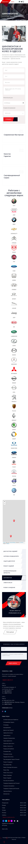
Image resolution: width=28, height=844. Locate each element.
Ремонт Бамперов (7, 775)
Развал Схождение (7, 762)
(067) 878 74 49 (8, 702)
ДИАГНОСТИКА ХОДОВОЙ (10, 551)
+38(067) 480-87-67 (7, 680)
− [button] (4, 504)
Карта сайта (5, 829)
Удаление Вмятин (7, 791)
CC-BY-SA (21, 542)
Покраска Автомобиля (8, 748)
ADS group (4, 825)
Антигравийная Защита (8, 722)
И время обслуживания (9, 108)
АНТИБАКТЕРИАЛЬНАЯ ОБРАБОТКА (9, 571)
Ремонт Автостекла (8, 772)
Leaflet (4, 542)
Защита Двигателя (7, 740)
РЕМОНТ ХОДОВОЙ (8, 566)
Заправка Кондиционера (9, 738)
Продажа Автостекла (8, 756)
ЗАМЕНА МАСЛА (7, 582)
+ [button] (4, 502)
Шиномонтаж (6, 793)
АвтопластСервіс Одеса (15, 837)
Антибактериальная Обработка (10, 719)
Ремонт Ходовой (7, 778)
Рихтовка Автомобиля (8, 780)
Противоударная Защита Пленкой (11, 759)
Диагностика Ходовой (8, 730)
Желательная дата (8, 97)
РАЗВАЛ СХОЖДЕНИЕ (9, 587)
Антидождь (6, 724)
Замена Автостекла (8, 732)
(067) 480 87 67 (8, 691)
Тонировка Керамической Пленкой (11, 783)
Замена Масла (6, 735)
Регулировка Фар (7, 764)
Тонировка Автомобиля (8, 785)
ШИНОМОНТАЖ (7, 577)
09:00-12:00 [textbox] (7, 113)
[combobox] (14, 113)
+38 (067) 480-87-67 (14, 610)
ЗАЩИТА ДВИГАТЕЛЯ (9, 561)
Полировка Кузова (7, 754)
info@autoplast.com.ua (15, 613)
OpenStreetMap (12, 542)
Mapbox (8, 543)
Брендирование (7, 727)
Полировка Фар (7, 751)
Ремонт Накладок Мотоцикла (10, 767)
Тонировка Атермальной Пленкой (11, 788)
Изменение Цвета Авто (8, 743)
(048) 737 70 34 (8, 693)
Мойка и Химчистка (8, 746)
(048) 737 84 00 (8, 704)
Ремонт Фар (6, 770)
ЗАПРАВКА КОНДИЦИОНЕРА (11, 556)
